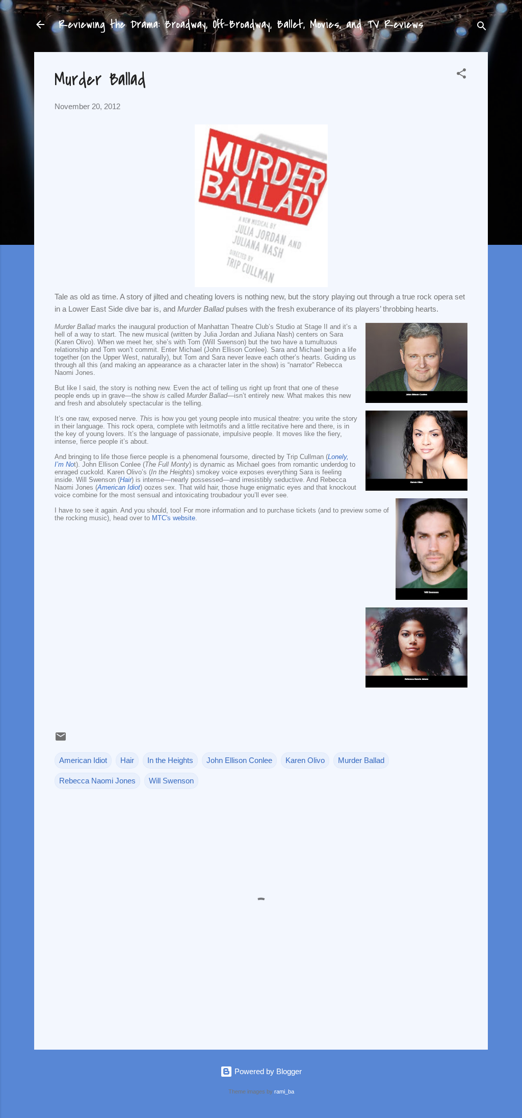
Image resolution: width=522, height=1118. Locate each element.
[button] (461, 75)
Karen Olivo (305, 760)
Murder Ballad (361, 760)
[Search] (482, 27)
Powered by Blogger (267, 1071)
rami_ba (284, 1091)
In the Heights (170, 760)
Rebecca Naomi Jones (97, 780)
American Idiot (118, 487)
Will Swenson (171, 780)
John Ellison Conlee (239, 760)
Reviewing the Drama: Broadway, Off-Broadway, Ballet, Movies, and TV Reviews (241, 24)
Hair (126, 480)
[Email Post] (61, 739)
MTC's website (173, 518)
